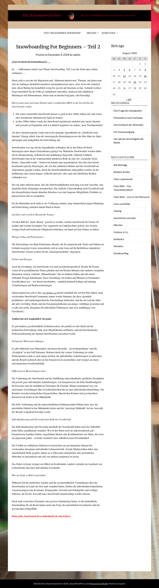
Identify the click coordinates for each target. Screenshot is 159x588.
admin (76, 54)
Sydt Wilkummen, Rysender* (62, 33)
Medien (91, 33)
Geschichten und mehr (125, 218)
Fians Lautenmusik (123, 179)
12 (124, 76)
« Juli (128, 99)
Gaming (117, 211)
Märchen (118, 225)
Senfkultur (119, 239)
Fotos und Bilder (122, 204)
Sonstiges (108, 33)
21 (134, 82)
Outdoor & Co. (121, 232)
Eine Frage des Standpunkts (128, 110)
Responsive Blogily (99, 583)
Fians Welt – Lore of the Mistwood (131, 197)
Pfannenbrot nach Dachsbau (128, 117)
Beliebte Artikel (122, 172)
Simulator (118, 246)
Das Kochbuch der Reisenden (128, 124)
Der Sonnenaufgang (124, 132)
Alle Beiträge (120, 165)
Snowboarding (121, 253)
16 (145, 76)
